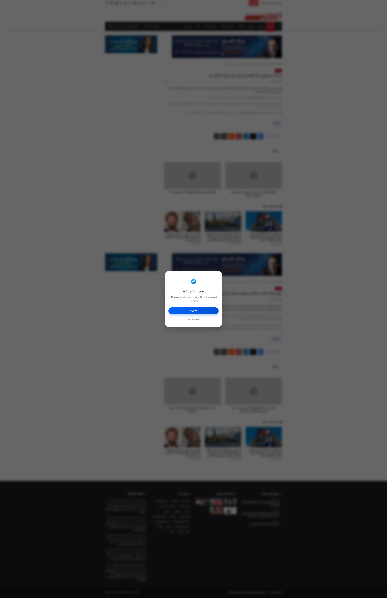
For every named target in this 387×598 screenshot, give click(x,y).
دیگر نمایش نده (193, 319)
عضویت (193, 311)
